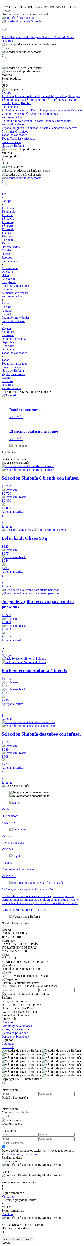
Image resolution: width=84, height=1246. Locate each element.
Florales (6, 103)
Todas (5, 138)
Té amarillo (22, 96)
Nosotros (7, 40)
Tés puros (30, 99)
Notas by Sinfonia (13, 145)
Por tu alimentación (13, 124)
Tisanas (19, 99)
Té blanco (8, 96)
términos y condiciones (25, 1154)
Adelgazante (47, 110)
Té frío (54, 99)
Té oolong (61, 96)
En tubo (16, 120)
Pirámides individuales (57, 120)
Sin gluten (18, 128)
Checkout (7, 1214)
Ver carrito (8, 1196)
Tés (4, 37)
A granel (26, 120)
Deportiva (71, 128)
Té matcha (47, 96)
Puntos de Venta (64, 37)
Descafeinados (68, 99)
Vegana (6, 128)
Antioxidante (10, 110)
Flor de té (43, 99)
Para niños (8, 131)
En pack (38, 120)
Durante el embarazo (51, 128)
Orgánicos (21, 131)
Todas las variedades (14, 135)
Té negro (74, 96)
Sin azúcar (31, 128)
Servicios (48, 37)
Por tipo (6, 92)
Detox (35, 110)
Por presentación (12, 117)
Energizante (62, 110)
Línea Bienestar (11, 142)
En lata (6, 120)
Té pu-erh (8, 99)
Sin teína (25, 113)
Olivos (16, 103)
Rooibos (26, 103)
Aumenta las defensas (44, 113)
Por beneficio (10, 106)
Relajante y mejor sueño (16, 285)
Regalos (36, 37)
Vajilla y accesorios (19, 37)
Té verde (34, 96)
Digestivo (24, 110)
